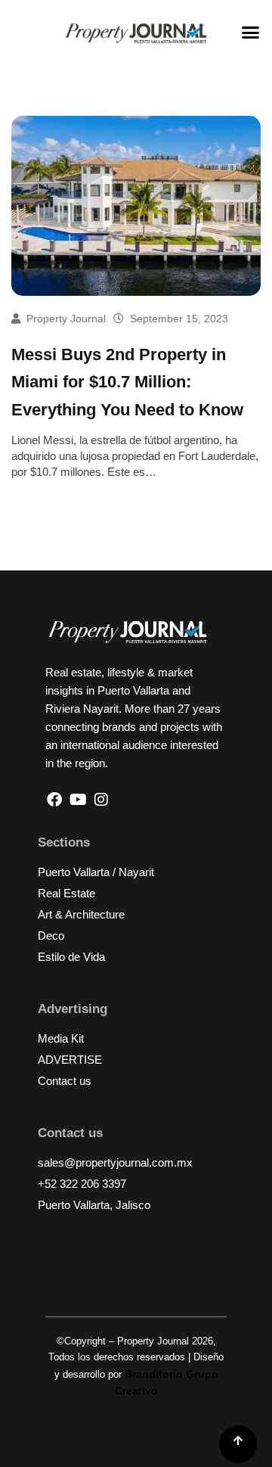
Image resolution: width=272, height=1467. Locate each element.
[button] (250, 32)
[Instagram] (101, 800)
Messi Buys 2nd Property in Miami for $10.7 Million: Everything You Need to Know (127, 382)
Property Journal (66, 318)
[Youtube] (78, 800)
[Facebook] (54, 800)
